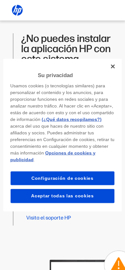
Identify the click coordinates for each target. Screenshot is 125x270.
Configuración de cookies (62, 177)
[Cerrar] (113, 67)
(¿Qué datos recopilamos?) (72, 119)
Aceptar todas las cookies (62, 195)
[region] (62, 135)
